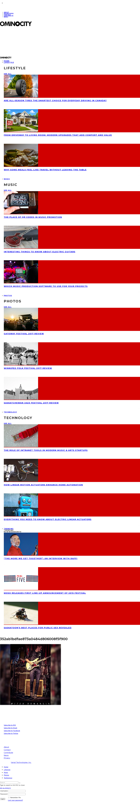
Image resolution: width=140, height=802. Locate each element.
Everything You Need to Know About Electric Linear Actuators (47, 519)
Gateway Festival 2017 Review (24, 334)
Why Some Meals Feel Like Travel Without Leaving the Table (45, 170)
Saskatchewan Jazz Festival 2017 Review (31, 403)
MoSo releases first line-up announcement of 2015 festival (45, 593)
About (6, 747)
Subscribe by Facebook (12, 731)
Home (6, 767)
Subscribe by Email (10, 728)
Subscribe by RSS (10, 725)
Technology (10, 412)
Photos (8, 296)
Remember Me (15, 797)
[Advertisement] (57, 41)
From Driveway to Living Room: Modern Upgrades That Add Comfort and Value (58, 135)
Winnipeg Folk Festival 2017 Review (28, 368)
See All (8, 74)
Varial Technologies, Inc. (21, 762)
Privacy (7, 758)
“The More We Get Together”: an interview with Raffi (40, 558)
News (6, 17)
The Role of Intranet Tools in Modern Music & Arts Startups (46, 450)
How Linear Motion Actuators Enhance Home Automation (43, 485)
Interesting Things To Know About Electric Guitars (39, 252)
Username (4, 791)
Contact (7, 750)
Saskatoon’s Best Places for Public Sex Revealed (38, 628)
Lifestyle (9, 62)
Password (3, 794)
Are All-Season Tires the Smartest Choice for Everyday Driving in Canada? (55, 100)
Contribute (8, 15)
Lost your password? (15, 800)
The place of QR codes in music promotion (33, 217)
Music (7, 179)
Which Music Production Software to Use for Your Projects (46, 286)
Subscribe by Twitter (11, 733)
